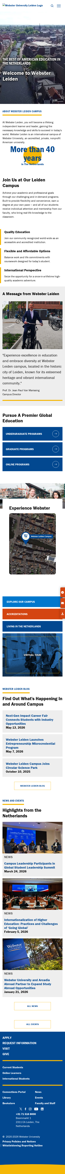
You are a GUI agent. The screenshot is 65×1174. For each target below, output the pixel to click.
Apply (7, 1038)
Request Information (19, 1043)
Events (39, 1097)
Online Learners (11, 1073)
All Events (32, 1024)
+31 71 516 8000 (26, 1114)
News (38, 1092)
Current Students (12, 1067)
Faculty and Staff (45, 1103)
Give (5, 1054)
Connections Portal (14, 1092)
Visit (6, 1048)
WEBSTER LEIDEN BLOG (32, 785)
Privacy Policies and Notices (19, 1141)
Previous (7, 495)
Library (6, 1097)
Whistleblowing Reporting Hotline (22, 1145)
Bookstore (8, 1103)
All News (32, 1006)
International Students (16, 1078)
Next (57, 495)
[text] (32, 61)
